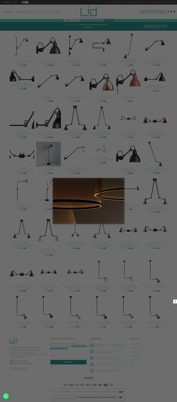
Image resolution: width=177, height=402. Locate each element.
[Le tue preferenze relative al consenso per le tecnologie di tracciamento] (175, 301)
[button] (6, 396)
